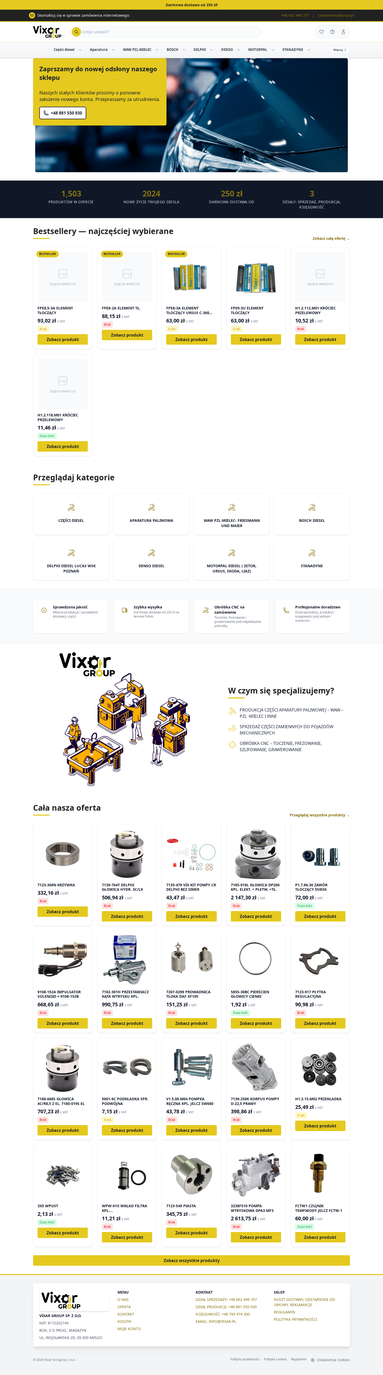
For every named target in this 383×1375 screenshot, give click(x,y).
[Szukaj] (76, 32)
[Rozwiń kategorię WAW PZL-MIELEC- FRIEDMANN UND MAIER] (157, 49)
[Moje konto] (343, 32)
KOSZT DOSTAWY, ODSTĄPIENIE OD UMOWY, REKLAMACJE (304, 1302)
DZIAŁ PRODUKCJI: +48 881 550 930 (226, 1306)
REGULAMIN (284, 1312)
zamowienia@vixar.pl (336, 15)
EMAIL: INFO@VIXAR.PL (216, 1321)
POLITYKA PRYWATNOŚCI (295, 1319)
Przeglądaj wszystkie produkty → (320, 814)
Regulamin (298, 1359)
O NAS (123, 1299)
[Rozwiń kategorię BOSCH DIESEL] (184, 49)
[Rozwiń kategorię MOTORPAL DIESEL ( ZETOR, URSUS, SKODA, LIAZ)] (272, 49)
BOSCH (172, 49)
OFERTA (124, 1306)
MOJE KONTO (129, 1328)
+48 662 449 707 (295, 15)
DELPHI (200, 49)
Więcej (338, 50)
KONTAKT (126, 1314)
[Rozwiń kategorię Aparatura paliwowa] (113, 49)
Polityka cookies (275, 1359)
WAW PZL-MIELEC (137, 49)
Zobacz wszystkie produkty (192, 1260)
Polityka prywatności (245, 1359)
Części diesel (64, 49)
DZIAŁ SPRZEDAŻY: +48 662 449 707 (226, 1299)
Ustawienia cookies (333, 1359)
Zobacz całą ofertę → (331, 238)
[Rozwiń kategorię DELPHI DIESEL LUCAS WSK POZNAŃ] (211, 49)
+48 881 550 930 (66, 113)
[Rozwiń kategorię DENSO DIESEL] (238, 49)
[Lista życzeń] (321, 32)
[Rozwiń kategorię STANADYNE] (308, 49)
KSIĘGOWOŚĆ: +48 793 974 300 (223, 1314)
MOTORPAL (257, 49)
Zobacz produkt (63, 339)
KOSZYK (124, 1321)
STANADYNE (292, 49)
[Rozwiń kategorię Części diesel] (80, 49)
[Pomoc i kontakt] (332, 32)
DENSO (227, 49)
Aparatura (99, 49)
